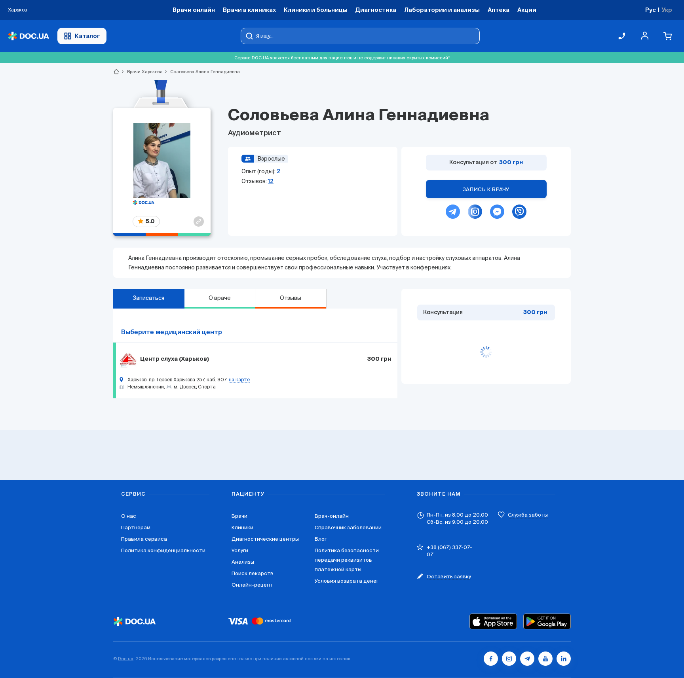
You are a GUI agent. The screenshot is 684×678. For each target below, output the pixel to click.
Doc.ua (125, 658)
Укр (666, 9)
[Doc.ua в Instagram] (509, 658)
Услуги (240, 550)
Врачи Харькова (141, 71)
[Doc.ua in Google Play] (547, 621)
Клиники (242, 527)
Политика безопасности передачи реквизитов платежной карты (347, 559)
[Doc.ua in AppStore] (493, 621)
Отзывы (290, 298)
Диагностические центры (265, 539)
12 (271, 181)
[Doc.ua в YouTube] (545, 658)
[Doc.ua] (28, 36)
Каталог (87, 35)
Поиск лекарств (253, 573)
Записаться (148, 298)
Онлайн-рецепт (252, 585)
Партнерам (135, 527)
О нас (128, 516)
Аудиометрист (254, 133)
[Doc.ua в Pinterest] (564, 658)
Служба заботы (528, 515)
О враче (220, 298)
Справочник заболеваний (348, 527)
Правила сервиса (144, 539)
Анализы (243, 562)
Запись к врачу (486, 189)
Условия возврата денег (346, 581)
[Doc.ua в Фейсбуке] (491, 658)
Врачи (239, 516)
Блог (321, 539)
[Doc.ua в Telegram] (527, 658)
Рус (650, 9)
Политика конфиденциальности (163, 550)
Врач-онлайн (332, 516)
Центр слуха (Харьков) (174, 359)
